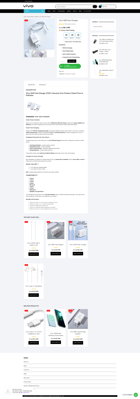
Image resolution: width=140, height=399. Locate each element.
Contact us (26, 369)
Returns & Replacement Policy (31, 386)
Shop (54, 11)
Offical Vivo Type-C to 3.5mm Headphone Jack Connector (44, 209)
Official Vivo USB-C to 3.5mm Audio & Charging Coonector (44, 202)
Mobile (69, 11)
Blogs (25, 365)
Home (48, 11)
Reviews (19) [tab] (42, 84)
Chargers (36, 16)
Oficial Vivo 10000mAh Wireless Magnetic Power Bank (42, 207)
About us (26, 361)
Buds (80, 11)
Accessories (61, 11)
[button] (52, 21)
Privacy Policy (27, 381)
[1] (20, 391)
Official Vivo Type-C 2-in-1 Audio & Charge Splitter (42, 204)
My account (87, 11)
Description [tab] (31, 84)
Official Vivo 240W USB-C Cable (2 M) (39, 205)
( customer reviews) (70, 24)
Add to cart (72, 61)
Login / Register (28, 1)
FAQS (25, 373)
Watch (75, 11)
